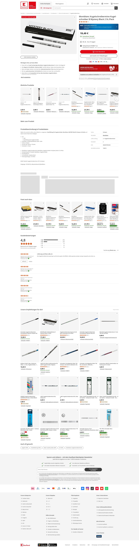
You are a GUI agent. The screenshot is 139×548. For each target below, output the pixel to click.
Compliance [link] (74, 545)
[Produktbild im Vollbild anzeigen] (49, 34)
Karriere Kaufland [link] (102, 524)
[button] (53, 240)
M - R (49, 506)
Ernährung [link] (75, 517)
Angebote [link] (75, 498)
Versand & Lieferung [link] (53, 532)
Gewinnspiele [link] (76, 515)
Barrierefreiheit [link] (115, 545)
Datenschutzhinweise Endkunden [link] (106, 515)
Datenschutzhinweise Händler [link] (105, 512)
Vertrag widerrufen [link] (52, 526)
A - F (49, 501)
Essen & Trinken (26, 526)
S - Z (49, 509)
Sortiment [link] (75, 506)
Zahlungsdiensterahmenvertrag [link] (106, 510)
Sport (23, 520)
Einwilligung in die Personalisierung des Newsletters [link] (49, 479)
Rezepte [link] (75, 509)
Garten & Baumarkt (27, 504)
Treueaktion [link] (76, 512)
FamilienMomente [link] (77, 520)
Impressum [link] (67, 545)
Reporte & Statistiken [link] (103, 498)
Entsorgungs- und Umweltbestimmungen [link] (101, 545)
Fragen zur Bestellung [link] (53, 521)
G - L (49, 504)
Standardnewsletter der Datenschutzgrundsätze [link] (48, 474)
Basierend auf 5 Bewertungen (29, 246)
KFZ (23, 523)
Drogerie (24, 517)
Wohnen (24, 512)
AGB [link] (88, 545)
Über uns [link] (100, 501)
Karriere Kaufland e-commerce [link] (105, 527)
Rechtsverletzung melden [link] (54, 534)
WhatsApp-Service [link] (77, 523)
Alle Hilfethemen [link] (52, 518)
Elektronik (24, 501)
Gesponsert (115, 309)
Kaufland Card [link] (76, 504)
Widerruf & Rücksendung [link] (54, 523)
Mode (23, 515)
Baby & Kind (25, 509)
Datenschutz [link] (82, 545)
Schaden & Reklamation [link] (53, 529)
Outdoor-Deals (26, 498)
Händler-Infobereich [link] (78, 532)
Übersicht (50, 498)
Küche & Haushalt (26, 506)
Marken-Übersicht (26, 528)
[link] (59, 4)
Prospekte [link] (75, 501)
